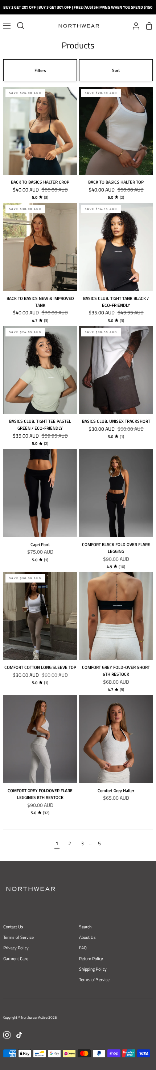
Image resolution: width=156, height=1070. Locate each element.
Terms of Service (18, 937)
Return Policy (91, 958)
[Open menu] (5, 26)
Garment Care (15, 958)
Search (85, 926)
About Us (87, 937)
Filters (40, 70)
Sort (116, 70)
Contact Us (13, 926)
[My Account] (133, 25)
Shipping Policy (93, 969)
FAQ (83, 947)
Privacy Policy (16, 947)
